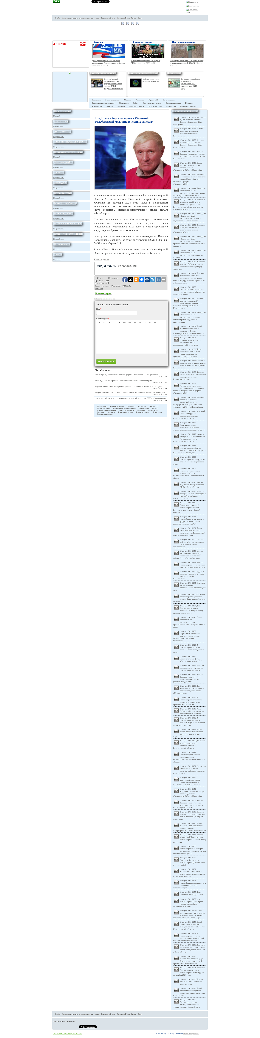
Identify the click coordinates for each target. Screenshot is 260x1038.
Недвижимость (62, 244)
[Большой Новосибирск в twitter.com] (212, 14)
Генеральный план (108, 18)
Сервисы (58, 172)
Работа (135, 103)
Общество (127, 100)
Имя (98, 309)
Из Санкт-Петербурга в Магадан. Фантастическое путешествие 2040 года (190, 84)
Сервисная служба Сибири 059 (70, 141)
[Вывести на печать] (212, 9)
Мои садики (60, 182)
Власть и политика (112, 100)
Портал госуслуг (62, 193)
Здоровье (109, 106)
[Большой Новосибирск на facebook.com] (212, 20)
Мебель (58, 254)
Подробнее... (58, 116)
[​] (131, 339)
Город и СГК (153, 100)
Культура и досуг (155, 106)
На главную (96, 100)
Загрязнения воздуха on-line (143, 73)
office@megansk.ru (191, 1034)
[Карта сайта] (192, 6)
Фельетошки (173, 73)
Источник (99, 288)
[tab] (106, 266)
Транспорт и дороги (136, 106)
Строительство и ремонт (152, 103)
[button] (98, 322)
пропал (108, 253)
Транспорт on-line (63, 162)
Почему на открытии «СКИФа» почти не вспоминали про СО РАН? (186, 61)
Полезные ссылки (63, 213)
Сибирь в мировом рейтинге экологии (150, 80)
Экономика (140, 100)
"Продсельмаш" (62, 131)
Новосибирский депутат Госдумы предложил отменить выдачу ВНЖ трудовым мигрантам (113, 84)
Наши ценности (62, 111)
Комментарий (102, 319)
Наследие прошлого (173, 103)
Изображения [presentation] (127, 266)
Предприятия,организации (68, 223)
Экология (121, 106)
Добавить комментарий (104, 299)
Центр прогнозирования (103, 73)
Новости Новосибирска (185, 111)
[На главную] (192, 2)
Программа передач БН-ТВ (68, 234)
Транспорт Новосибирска (126, 18)
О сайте (57, 18)
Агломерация (97, 106)
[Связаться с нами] (192, 12)
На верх (100, 278)
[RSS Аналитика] (212, 31)
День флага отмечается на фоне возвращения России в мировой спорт (108, 61)
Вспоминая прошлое (188, 106)
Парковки (189, 103)
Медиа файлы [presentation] (106, 266)
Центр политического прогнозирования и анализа (81, 18)
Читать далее (101, 259)
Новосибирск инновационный (103, 103)
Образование (124, 103)
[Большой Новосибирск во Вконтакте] (212, 25)
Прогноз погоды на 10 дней (68, 152)
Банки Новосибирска (65, 203)
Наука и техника (169, 100)
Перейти (56, 249)
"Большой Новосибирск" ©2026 (67, 1034)
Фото (140, 18)
